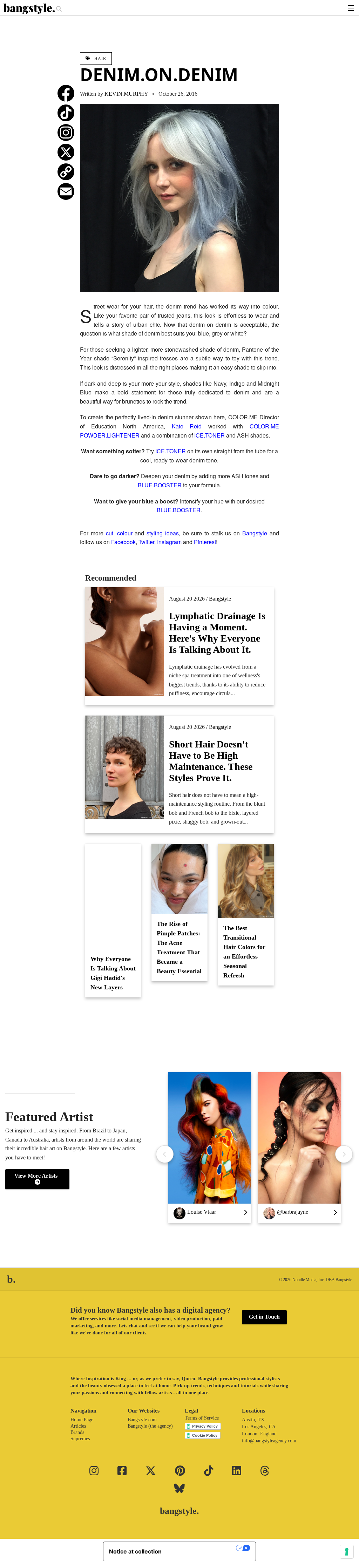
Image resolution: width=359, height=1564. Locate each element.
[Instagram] (66, 132)
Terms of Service (202, 1418)
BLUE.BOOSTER (160, 485)
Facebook (123, 542)
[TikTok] (66, 113)
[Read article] (113, 896)
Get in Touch (264, 1317)
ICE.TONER (209, 435)
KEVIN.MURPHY (126, 94)
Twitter (146, 542)
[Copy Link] (66, 172)
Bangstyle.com (142, 1419)
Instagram (169, 542)
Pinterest (205, 542)
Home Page (81, 1419)
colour (125, 533)
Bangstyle (254, 533)
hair (100, 58)
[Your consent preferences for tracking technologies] (346, 1551)
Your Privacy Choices (202, 1547)
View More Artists (37, 1176)
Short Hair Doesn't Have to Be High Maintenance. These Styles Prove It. (210, 761)
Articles (78, 1426)
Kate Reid (187, 426)
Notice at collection (135, 1551)
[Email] (66, 191)
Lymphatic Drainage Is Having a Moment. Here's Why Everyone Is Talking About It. (217, 632)
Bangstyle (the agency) (150, 1426)
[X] (66, 152)
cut (109, 533)
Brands (77, 1432)
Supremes (80, 1438)
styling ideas (163, 533)
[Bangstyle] (30, 9)
